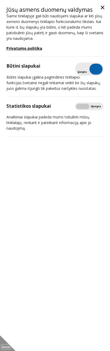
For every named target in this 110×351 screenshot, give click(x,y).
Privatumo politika (24, 48)
